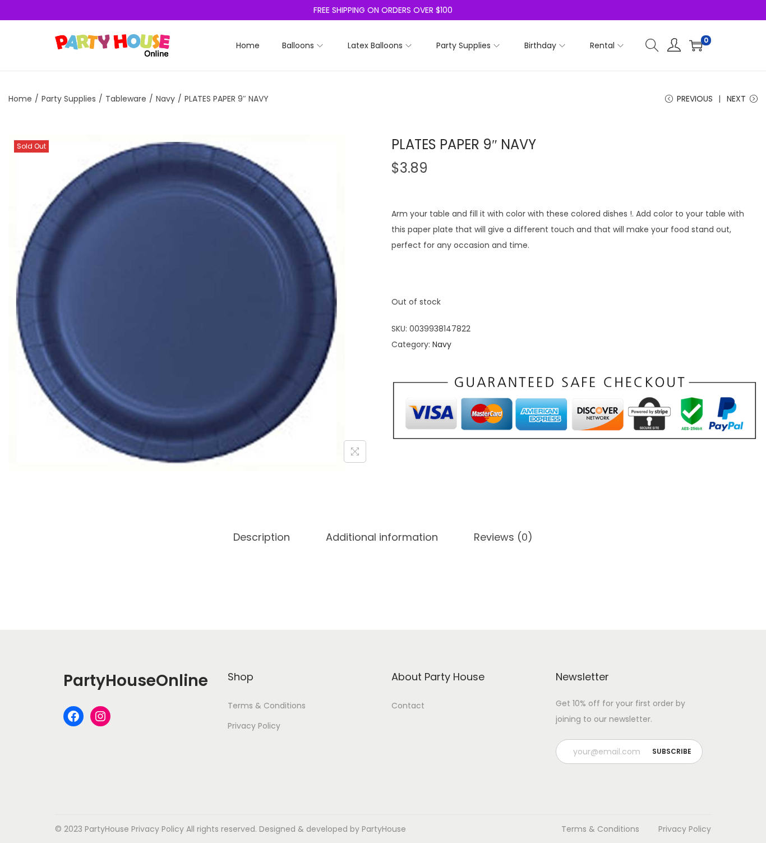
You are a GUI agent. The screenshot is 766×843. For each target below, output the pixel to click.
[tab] (261, 537)
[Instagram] (100, 716)
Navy (165, 98)
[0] (696, 45)
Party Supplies (68, 98)
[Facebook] (73, 716)
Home (20, 98)
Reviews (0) (503, 537)
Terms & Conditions (267, 705)
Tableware (125, 98)
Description (261, 537)
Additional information (382, 537)
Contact (407, 705)
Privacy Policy (254, 725)
